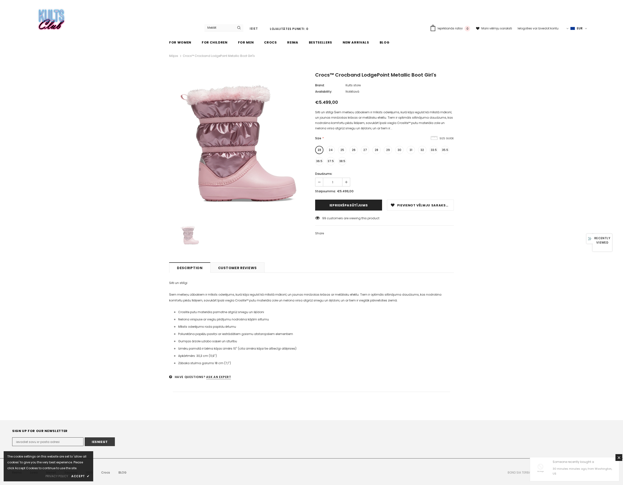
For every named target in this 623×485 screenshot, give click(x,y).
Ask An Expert (218, 377)
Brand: (320, 85)
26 (354, 150)
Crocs (105, 472)
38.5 (342, 161)
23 (319, 150)
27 (365, 150)
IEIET (254, 28)
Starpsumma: (325, 191)
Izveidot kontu (548, 28)
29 (388, 150)
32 (422, 150)
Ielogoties (525, 28)
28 (376, 150)
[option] (238, 143)
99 (324, 218)
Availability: (323, 91)
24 (331, 150)
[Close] (618, 457)
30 (399, 150)
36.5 (319, 161)
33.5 (434, 150)
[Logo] (52, 18)
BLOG (123, 472)
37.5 (331, 161)
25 (342, 150)
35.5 (445, 150)
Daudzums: (323, 174)
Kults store (353, 85)
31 (411, 150)
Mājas (173, 56)
